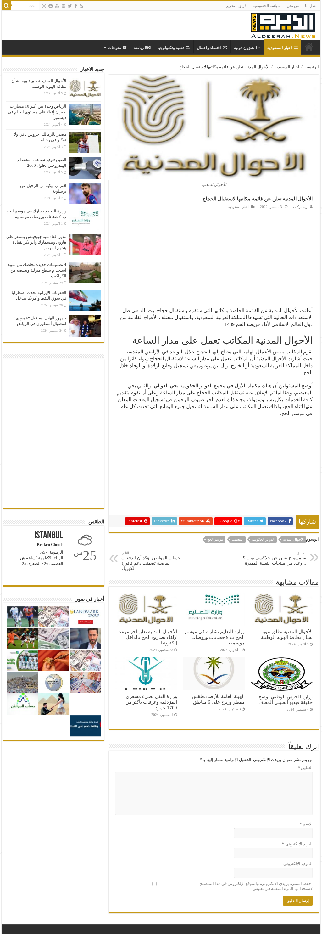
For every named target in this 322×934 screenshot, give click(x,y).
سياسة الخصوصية (266, 5)
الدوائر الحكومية (263, 539)
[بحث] (6, 5)
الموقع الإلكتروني (297, 863)
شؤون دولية (244, 47)
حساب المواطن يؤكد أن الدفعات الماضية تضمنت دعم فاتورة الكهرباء (150, 561)
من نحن (293, 5)
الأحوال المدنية (293, 539)
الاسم (306, 824)
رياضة (139, 47)
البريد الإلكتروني (297, 843)
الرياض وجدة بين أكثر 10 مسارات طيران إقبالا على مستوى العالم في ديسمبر (37, 112)
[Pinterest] (63, 6)
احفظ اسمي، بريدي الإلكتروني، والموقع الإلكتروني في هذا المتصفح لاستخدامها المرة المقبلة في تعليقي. (255, 886)
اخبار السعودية (279, 47)
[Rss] (81, 6)
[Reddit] (50, 6)
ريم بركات (300, 207)
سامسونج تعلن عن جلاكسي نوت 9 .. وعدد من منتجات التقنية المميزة (274, 558)
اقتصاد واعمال (209, 47)
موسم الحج (215, 539)
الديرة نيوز (309, 46)
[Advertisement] (214, 258)
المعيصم (237, 539)
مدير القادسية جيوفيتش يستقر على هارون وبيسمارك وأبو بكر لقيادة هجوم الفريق (36, 242)
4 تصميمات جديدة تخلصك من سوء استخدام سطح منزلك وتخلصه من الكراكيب (37, 270)
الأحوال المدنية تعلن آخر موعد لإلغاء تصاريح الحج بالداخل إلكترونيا (148, 637)
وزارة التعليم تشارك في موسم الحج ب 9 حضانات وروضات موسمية (215, 637)
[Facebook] (76, 6)
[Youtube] (57, 6)
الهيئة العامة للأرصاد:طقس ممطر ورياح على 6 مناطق (218, 699)
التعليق (305, 767)
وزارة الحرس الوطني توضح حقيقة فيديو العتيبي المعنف (285, 699)
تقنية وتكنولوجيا (171, 47)
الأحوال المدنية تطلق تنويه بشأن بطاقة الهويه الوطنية (287, 634)
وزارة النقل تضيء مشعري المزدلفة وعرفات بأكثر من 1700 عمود (151, 702)
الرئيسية (311, 67)
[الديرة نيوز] (283, 23)
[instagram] (44, 6)
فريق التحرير (236, 5)
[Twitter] (70, 6)
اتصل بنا (311, 5)
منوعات (114, 47)
